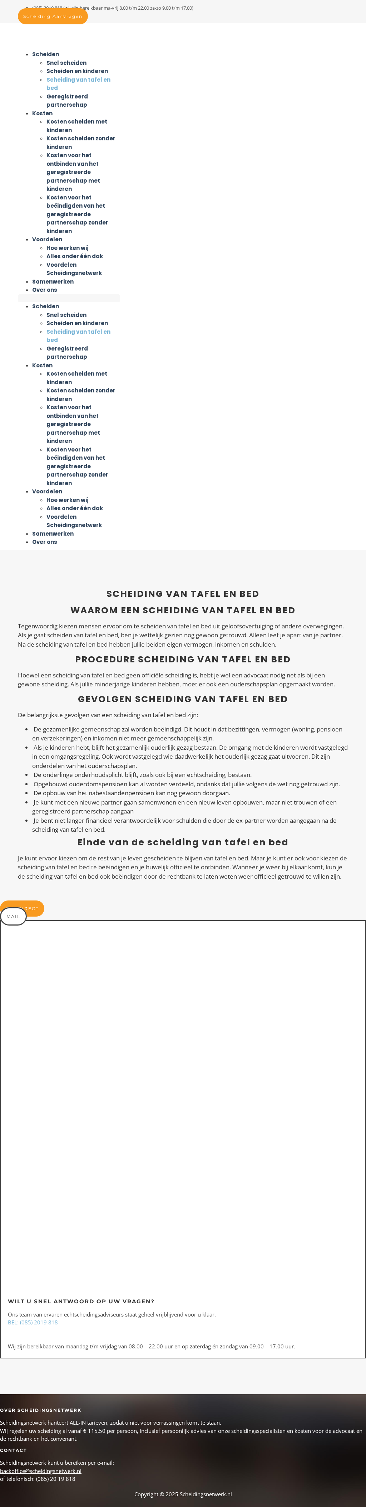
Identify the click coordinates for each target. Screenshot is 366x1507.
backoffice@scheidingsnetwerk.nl (40, 1470)
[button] (69, 298)
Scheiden (45, 54)
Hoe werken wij (67, 248)
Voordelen (47, 239)
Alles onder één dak (74, 256)
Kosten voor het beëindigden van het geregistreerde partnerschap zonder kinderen (77, 214)
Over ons (44, 290)
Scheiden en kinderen (77, 71)
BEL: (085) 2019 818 (33, 1322)
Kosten (42, 113)
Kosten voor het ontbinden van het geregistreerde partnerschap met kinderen (73, 172)
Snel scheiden (66, 63)
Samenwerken (53, 281)
